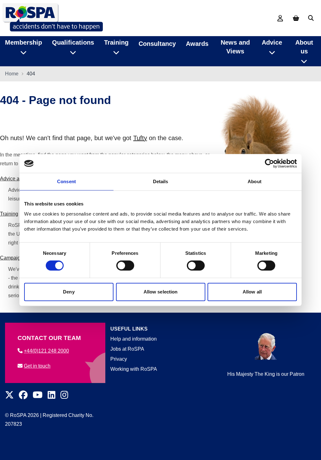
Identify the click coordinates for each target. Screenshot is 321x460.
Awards (197, 43)
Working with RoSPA (133, 369)
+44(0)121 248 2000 (46, 350)
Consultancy (157, 43)
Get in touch (37, 366)
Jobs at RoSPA (127, 349)
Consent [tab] (66, 181)
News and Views (235, 47)
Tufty (140, 137)
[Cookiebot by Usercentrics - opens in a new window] (269, 163)
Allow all (252, 291)
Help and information (133, 339)
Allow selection (161, 291)
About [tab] (254, 181)
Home (11, 73)
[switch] (125, 265)
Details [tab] (160, 181)
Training (9, 213)
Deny (68, 291)
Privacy (118, 359)
